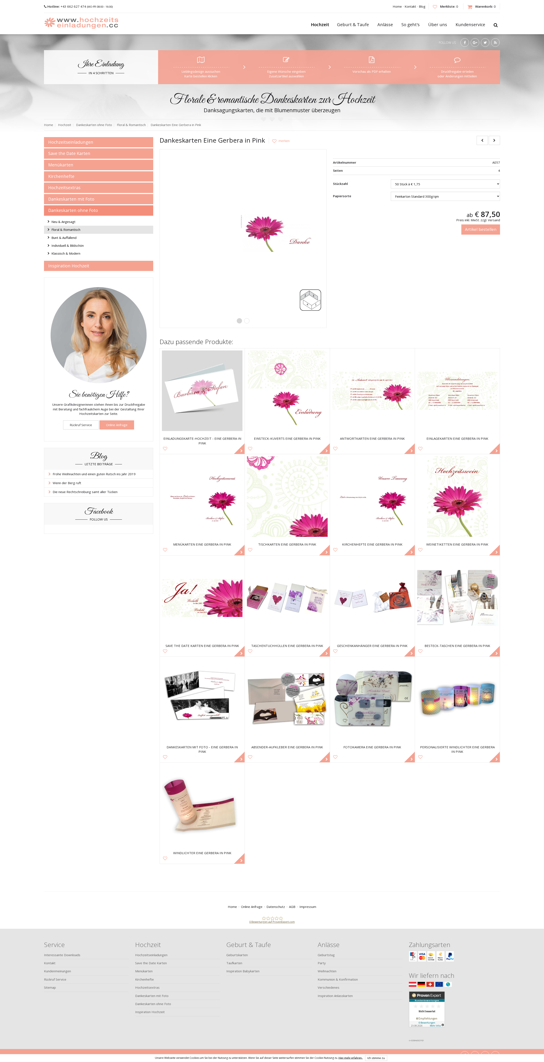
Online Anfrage (117, 425)
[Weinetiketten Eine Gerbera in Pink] (457, 496)
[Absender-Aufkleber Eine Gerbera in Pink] (287, 699)
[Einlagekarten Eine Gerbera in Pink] (457, 390)
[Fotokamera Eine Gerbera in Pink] (372, 699)
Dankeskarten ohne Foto (73, 210)
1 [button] (239, 320)
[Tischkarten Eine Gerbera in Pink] (287, 496)
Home (397, 6)
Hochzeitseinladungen (70, 142)
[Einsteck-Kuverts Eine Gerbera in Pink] (287, 390)
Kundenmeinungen (57, 971)
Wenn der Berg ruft (67, 483)
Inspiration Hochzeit (68, 266)
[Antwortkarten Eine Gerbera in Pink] (372, 390)
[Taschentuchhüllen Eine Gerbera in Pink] (287, 598)
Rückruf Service (81, 425)
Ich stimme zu (376, 1058)
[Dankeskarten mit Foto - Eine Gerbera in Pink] (202, 699)
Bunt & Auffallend (63, 237)
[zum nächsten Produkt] (494, 140)
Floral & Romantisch (65, 229)
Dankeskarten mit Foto (71, 199)
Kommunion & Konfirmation (338, 979)
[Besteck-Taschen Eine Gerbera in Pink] (457, 598)
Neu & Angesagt (63, 222)
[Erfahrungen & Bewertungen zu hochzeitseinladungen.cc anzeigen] (427, 1014)
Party (322, 963)
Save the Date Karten (69, 153)
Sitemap (50, 987)
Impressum (307, 907)
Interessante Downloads (62, 955)
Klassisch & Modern (65, 253)
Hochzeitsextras (64, 187)
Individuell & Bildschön (67, 245)
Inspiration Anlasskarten (335, 996)
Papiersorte (342, 196)
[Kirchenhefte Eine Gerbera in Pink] (372, 496)
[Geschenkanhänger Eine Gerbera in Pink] (372, 598)
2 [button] (246, 320)
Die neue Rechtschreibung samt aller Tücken (85, 492)
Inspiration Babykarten (242, 971)
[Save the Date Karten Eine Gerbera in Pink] (202, 598)
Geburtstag (326, 955)
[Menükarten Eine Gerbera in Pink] (202, 496)
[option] (243, 233)
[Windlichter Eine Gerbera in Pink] (202, 805)
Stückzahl (340, 183)
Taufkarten (234, 963)
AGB (292, 907)
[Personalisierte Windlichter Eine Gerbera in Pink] (457, 699)
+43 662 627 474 (67, 6)
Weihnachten (327, 971)
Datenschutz (275, 907)
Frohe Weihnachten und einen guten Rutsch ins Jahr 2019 (94, 474)
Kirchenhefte (61, 176)
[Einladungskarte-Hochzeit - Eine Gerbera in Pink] (202, 390)
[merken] (279, 141)
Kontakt (410, 6)
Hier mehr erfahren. (351, 1057)
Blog (422, 6)
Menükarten (60, 165)
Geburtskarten (237, 955)
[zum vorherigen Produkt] (482, 140)
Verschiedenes (328, 987)
